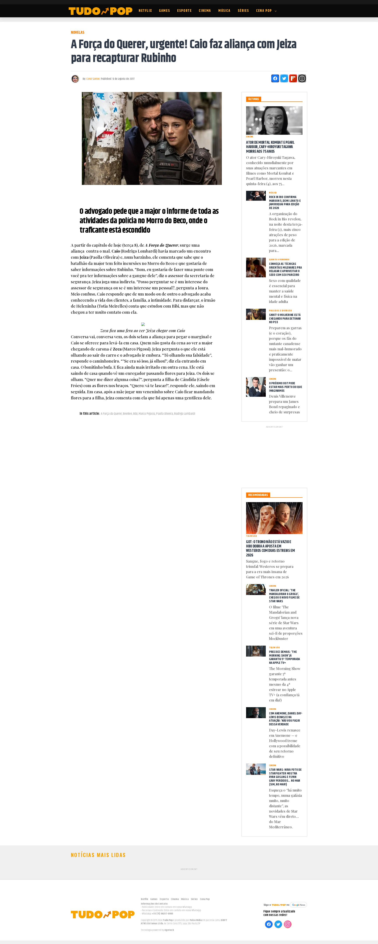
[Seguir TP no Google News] (285, 908)
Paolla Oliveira (164, 414)
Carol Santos (93, 78)
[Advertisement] (274, 456)
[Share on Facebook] (275, 78)
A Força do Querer (111, 414)
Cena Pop (264, 11)
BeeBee (127, 414)
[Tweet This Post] (284, 78)
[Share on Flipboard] (293, 78)
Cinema (205, 11)
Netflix (145, 11)
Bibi (135, 414)
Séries (243, 11)
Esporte (184, 11)
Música (224, 11)
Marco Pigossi (147, 414)
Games (164, 11)
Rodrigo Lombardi (184, 414)
